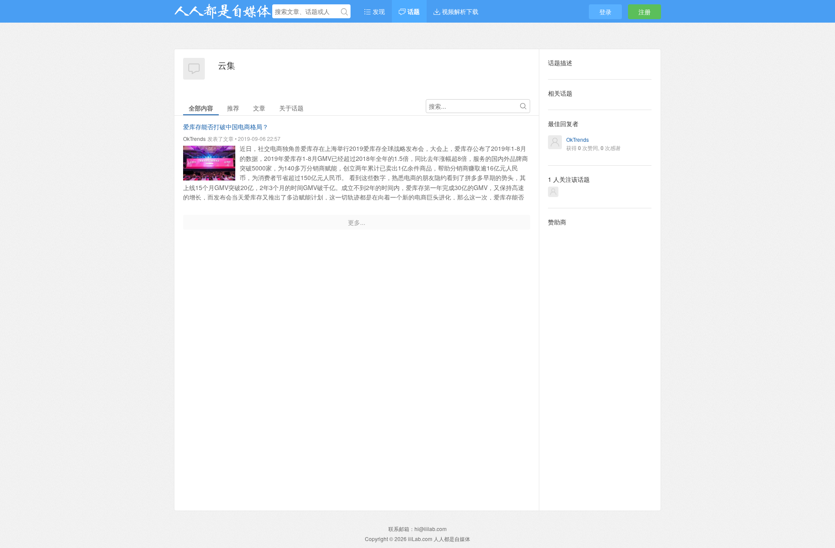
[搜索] (344, 12)
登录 (605, 11)
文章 (259, 108)
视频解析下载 (459, 11)
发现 (378, 11)
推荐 (233, 108)
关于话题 (291, 108)
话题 (413, 11)
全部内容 (201, 108)
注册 (644, 11)
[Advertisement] (600, 361)
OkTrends (194, 138)
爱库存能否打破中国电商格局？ (225, 126)
